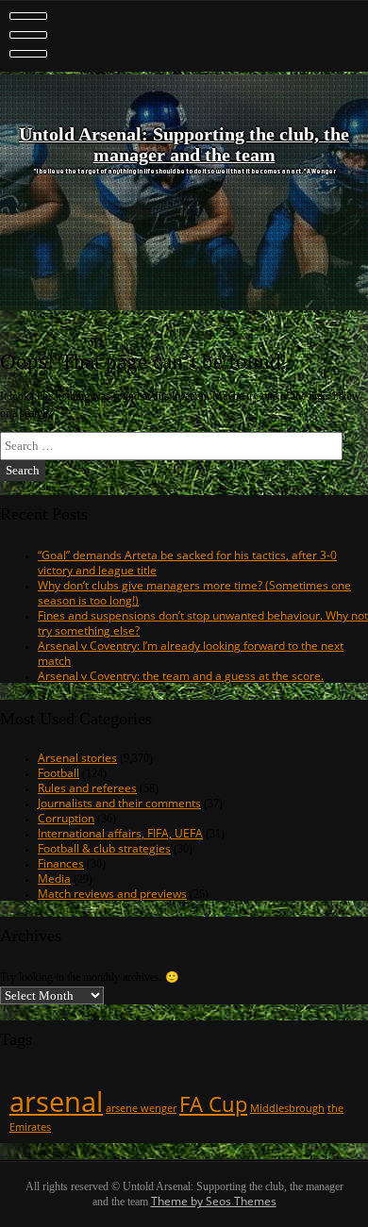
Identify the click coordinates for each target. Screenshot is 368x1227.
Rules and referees (87, 787)
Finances (61, 863)
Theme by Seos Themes (213, 1200)
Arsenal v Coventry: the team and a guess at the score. (181, 675)
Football (58, 772)
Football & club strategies (104, 847)
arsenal (56, 1101)
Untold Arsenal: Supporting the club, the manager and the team (184, 144)
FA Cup (213, 1104)
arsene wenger (141, 1108)
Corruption (66, 817)
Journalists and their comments (119, 802)
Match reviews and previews (112, 893)
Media (54, 878)
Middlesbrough (287, 1108)
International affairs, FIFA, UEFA (120, 832)
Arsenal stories (77, 757)
